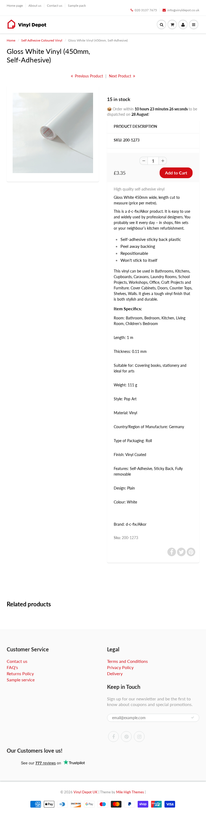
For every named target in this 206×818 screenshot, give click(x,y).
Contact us (54, 5)
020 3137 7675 (146, 10)
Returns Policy (20, 673)
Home (11, 40)
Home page (15, 5)
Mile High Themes (130, 792)
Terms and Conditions (127, 661)
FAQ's (12, 667)
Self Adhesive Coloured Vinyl (41, 40)
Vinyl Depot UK (85, 792)
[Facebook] (113, 736)
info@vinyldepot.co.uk (183, 10)
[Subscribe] (192, 717)
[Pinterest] (126, 736)
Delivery (115, 673)
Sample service (21, 679)
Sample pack (77, 5)
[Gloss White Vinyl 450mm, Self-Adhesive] (53, 133)
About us (34, 5)
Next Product (120, 76)
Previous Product (88, 76)
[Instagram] (139, 736)
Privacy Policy (120, 667)
